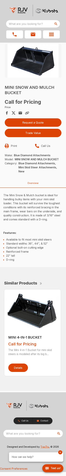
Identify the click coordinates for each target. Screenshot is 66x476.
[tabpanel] (33, 61)
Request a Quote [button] (33, 122)
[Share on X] (14, 113)
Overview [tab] (33, 183)
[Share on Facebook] (7, 113)
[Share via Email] (20, 113)
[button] (14, 34)
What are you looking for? (26, 24)
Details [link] (18, 367)
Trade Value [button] (33, 133)
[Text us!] (53, 468)
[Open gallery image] (33, 61)
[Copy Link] (27, 113)
